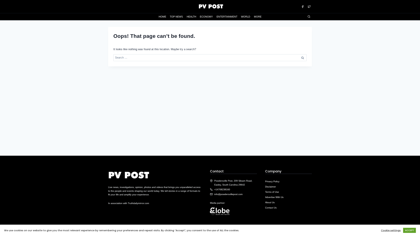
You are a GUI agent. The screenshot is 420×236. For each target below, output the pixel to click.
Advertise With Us (274, 197)
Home (162, 16)
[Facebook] (302, 6)
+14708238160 (222, 189)
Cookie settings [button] (391, 230)
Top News (176, 16)
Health (191, 16)
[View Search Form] (309, 17)
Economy (206, 16)
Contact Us (271, 207)
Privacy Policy (272, 181)
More (258, 16)
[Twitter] (309, 6)
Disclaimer (270, 186)
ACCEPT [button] (409, 230)
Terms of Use (272, 192)
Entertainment (227, 16)
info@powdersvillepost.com (228, 194)
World (245, 16)
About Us (270, 202)
